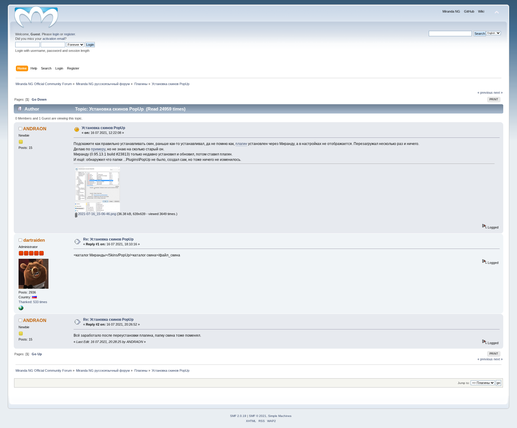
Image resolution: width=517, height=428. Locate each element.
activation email (53, 38)
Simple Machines (279, 416)
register (69, 34)
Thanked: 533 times (33, 302)
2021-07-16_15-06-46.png (96, 214)
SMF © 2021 (257, 416)
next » (498, 92)
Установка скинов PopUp (103, 128)
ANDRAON (34, 128)
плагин (241, 144)
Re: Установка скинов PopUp (108, 239)
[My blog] (21, 309)
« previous (485, 92)
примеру (98, 149)
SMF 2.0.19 (238, 416)
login (56, 34)
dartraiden (34, 240)
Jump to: (464, 383)
